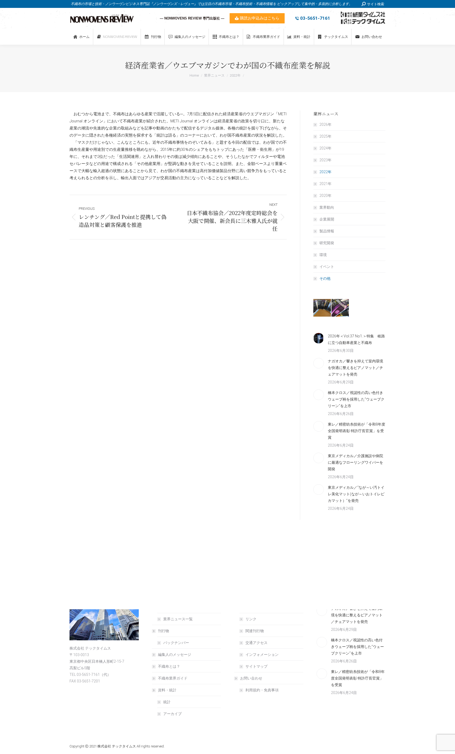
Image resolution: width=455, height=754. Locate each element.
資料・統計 (167, 690)
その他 (324, 278)
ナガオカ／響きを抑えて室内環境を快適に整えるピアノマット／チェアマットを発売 (355, 367)
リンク (250, 619)
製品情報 (326, 231)
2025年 (325, 136)
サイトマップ (256, 666)
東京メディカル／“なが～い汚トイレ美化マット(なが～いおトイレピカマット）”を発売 (356, 494)
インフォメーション (262, 654)
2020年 (325, 195)
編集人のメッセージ (174, 654)
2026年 (325, 124)
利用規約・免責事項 (262, 690)
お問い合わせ (251, 678)
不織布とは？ (169, 666)
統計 (167, 702)
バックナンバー (176, 643)
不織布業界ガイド (172, 678)
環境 (323, 255)
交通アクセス (256, 643)
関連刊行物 (254, 631)
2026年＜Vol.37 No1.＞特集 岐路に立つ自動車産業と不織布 (356, 339)
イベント (326, 266)
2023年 (325, 160)
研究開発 (326, 243)
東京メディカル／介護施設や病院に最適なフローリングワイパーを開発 (355, 462)
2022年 (325, 172)
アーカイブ (172, 714)
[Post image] (318, 338)
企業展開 (326, 219)
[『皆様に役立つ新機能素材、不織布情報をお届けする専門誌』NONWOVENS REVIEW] (322, 308)
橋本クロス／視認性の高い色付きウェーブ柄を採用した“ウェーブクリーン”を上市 (356, 399)
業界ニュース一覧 (178, 619)
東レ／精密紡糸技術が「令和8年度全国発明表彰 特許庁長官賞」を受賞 (356, 431)
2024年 (325, 148)
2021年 (325, 184)
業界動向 (326, 207)
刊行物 (163, 631)
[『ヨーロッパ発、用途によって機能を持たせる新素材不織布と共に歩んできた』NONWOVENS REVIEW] (341, 308)
